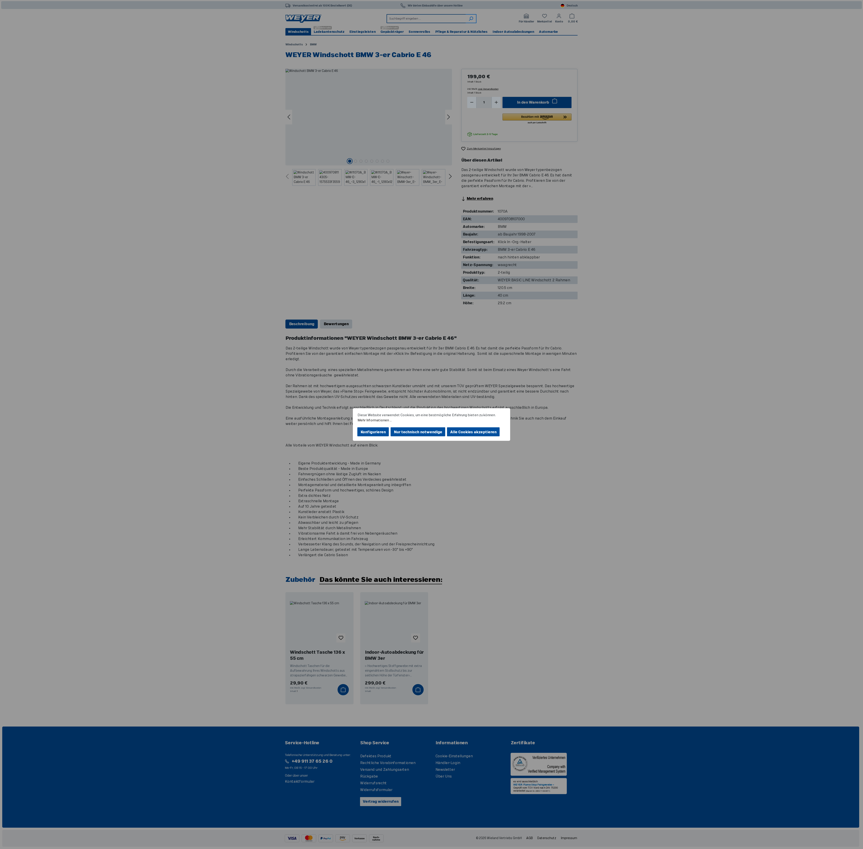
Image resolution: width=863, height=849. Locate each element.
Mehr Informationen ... (374, 420)
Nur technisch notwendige (418, 432)
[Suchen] (471, 18)
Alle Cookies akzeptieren (473, 432)
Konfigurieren (373, 432)
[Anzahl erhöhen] (496, 102)
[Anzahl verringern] (471, 102)
